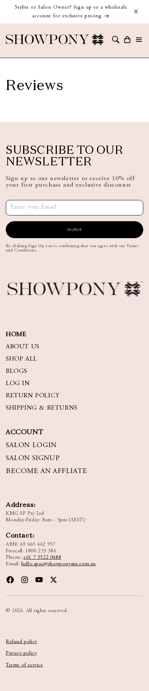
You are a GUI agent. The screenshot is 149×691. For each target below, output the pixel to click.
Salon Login (31, 445)
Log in (18, 383)
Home (16, 334)
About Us (22, 347)
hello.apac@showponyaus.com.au (58, 564)
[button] (115, 39)
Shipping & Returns (41, 408)
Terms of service (24, 665)
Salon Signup (32, 458)
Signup (74, 230)
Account (24, 432)
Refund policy (21, 642)
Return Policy (33, 396)
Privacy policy (21, 653)
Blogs (16, 371)
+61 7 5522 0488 (42, 557)
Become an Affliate (47, 471)
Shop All (21, 359)
